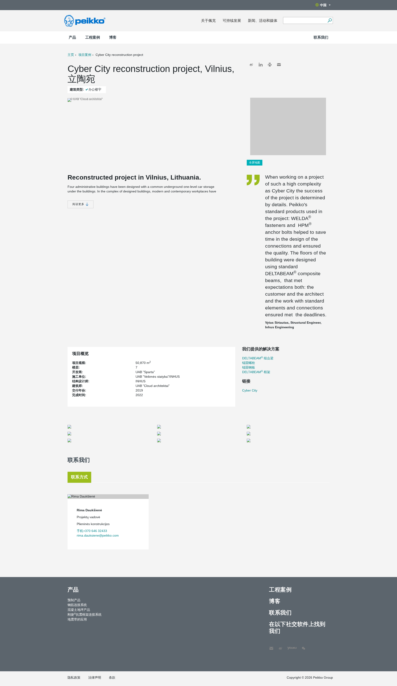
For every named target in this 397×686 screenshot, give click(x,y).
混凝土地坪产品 (79, 610)
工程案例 (92, 37)
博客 (112, 37)
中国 (323, 5)
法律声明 (94, 677)
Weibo (251, 64)
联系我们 (321, 37)
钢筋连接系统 (77, 605)
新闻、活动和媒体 (262, 21)
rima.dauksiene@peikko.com (98, 535)
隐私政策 (74, 677)
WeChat (303, 646)
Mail (279, 64)
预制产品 (74, 600)
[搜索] (329, 20)
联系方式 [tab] (79, 477)
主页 (71, 55)
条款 (112, 677)
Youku (289, 646)
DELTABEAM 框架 (256, 372)
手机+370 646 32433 (92, 531)
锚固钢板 (248, 367)
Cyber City (249, 390)
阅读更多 (78, 204)
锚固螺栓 (248, 363)
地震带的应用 (77, 619)
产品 (72, 37)
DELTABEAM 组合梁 (257, 358)
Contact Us (271, 646)
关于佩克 (208, 21)
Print (269, 64)
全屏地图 (254, 162)
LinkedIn (260, 64)
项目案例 (84, 55)
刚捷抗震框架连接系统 (85, 614)
